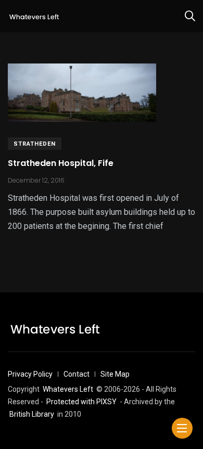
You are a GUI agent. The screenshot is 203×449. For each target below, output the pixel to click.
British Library (31, 414)
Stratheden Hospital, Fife (60, 163)
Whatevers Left (68, 389)
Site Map (115, 374)
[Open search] (190, 16)
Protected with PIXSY (81, 401)
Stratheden (35, 143)
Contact (77, 374)
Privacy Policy (30, 374)
